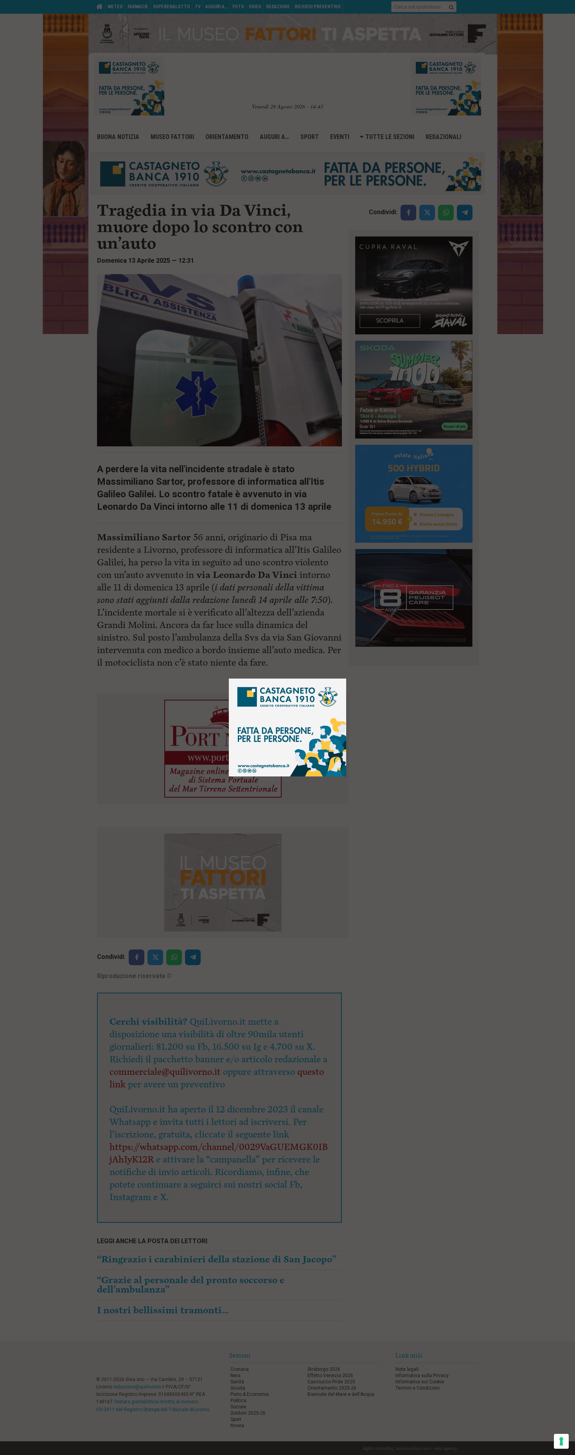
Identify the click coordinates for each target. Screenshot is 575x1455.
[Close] (346, 678)
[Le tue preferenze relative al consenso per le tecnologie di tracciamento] (561, 1441)
